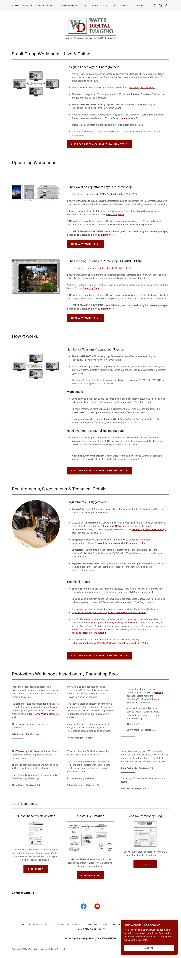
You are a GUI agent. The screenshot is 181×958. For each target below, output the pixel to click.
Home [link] (15, 6)
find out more (90, 875)
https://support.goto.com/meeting (89, 633)
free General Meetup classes (42, 714)
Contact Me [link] (48, 924)
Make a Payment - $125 (85, 318)
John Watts (103, 77)
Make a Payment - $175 (85, 244)
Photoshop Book (115, 214)
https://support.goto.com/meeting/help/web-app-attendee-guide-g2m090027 (111, 643)
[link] (83, 907)
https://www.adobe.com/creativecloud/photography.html (116, 543)
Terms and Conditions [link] (90, 929)
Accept (149, 948)
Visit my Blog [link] (120, 6)
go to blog (145, 864)
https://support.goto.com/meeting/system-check (112, 622)
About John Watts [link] (70, 924)
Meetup (159, 692)
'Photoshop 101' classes (28, 751)
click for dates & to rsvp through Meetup (99, 144)
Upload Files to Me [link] (96, 924)
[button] (40, 5)
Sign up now (36, 869)
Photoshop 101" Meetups (142, 87)
